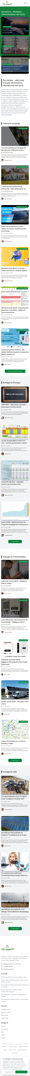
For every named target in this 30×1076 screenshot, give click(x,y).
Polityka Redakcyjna (22, 1049)
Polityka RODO (12, 1049)
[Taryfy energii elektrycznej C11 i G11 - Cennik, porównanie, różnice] (15, 431)
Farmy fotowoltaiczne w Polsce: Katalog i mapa (13, 977)
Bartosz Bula (8, 845)
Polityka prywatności (23, 1046)
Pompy (3, 1035)
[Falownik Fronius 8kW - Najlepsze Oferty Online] (15, 569)
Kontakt (5, 1049)
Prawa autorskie (13, 1046)
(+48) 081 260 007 (8, 966)
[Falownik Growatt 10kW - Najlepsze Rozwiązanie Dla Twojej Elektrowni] (15, 648)
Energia (3, 1026)
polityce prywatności (17, 1068)
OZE (2, 1032)
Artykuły (4, 974)
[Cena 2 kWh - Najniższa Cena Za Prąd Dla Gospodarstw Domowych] (15, 511)
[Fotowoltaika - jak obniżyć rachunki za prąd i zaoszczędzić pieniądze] (15, 26)
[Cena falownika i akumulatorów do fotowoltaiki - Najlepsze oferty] (15, 608)
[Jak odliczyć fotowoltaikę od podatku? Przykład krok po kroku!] (15, 823)
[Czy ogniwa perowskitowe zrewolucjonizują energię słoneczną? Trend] (15, 861)
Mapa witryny (15, 1053)
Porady (3, 1038)
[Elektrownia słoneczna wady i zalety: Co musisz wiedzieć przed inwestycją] (15, 214)
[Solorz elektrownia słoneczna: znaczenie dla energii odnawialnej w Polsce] (15, 45)
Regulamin (4, 1046)
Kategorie (4, 1023)
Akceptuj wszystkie (21, 1072)
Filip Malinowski (8, 535)
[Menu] (24, 3)
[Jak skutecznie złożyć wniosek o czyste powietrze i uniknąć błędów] (15, 256)
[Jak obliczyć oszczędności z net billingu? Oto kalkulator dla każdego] (15, 900)
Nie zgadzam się (9, 1072)
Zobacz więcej (15, 541)
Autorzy (4, 1006)
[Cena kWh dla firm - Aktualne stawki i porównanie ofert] (15, 470)
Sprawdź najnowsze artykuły (15, 371)
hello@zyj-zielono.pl (8, 969)
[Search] (27, 3)
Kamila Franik (8, 453)
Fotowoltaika (4, 1029)
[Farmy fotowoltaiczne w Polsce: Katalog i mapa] (15, 729)
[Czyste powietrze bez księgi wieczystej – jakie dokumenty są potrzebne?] (15, 175)
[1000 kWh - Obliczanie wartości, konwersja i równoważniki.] (15, 395)
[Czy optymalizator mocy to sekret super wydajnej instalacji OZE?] (15, 785)
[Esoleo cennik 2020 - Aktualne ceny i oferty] (15, 690)
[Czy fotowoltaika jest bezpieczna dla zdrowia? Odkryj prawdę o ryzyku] (15, 136)
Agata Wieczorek (9, 417)
